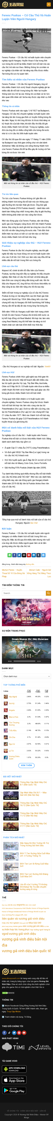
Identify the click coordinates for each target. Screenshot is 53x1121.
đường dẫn (30, 564)
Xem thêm (26, 765)
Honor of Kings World (30, 912)
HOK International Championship (12, 908)
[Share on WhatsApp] (9, 555)
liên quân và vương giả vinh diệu (23, 918)
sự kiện (46, 926)
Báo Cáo (4, 905)
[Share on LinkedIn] (34, 555)
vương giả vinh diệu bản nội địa (24, 942)
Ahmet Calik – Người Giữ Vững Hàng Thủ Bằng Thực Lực (39, 573)
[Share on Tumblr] (38, 555)
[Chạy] (5, 661)
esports (21, 904)
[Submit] (48, 593)
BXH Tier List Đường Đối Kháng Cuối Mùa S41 (34, 875)
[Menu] (49, 4)
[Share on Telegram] (43, 555)
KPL (22, 915)
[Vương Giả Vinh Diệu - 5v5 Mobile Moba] (13, 4)
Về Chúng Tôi (13, 1111)
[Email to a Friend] (24, 555)
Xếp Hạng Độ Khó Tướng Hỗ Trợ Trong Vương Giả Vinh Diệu (34, 844)
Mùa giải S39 (24, 923)
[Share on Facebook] (14, 555)
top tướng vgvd (36, 930)
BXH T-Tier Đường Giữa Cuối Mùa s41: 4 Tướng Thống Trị (35, 854)
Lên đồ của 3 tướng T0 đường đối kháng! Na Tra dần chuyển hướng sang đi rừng (33, 886)
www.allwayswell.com (11, 978)
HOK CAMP (32, 905)
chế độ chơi (11, 905)
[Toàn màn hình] (47, 661)
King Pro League (14, 915)
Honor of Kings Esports (40, 908)
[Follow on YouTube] (24, 1033)
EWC (26, 905)
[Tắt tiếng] (43, 661)
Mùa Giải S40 (35, 922)
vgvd (5, 934)
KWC (25, 915)
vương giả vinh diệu (22, 934)
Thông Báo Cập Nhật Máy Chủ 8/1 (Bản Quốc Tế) (33, 783)
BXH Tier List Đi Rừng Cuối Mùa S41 (34, 865)
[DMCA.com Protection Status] (8, 992)
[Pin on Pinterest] (29, 555)
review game (17, 926)
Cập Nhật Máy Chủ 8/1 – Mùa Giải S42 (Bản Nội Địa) (33, 793)
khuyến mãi (42, 912)
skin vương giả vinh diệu (33, 926)
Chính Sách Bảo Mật (29, 1111)
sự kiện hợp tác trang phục (16, 929)
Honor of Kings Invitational (12, 912)
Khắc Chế (5, 915)
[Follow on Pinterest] (19, 1033)
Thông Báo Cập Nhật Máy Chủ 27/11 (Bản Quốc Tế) (33, 824)
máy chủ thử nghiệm (10, 923)
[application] (26, 650)
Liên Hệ (43, 1111)
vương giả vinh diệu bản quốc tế (26, 951)
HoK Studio (27, 908)
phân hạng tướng (7, 926)
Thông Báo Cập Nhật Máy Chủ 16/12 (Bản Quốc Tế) (33, 804)
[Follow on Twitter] (14, 1033)
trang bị (47, 930)
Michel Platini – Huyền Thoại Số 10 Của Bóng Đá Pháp (13, 573)
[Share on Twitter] (19, 555)
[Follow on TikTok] (9, 1033)
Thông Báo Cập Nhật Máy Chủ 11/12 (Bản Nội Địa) (33, 814)
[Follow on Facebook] (4, 1033)
